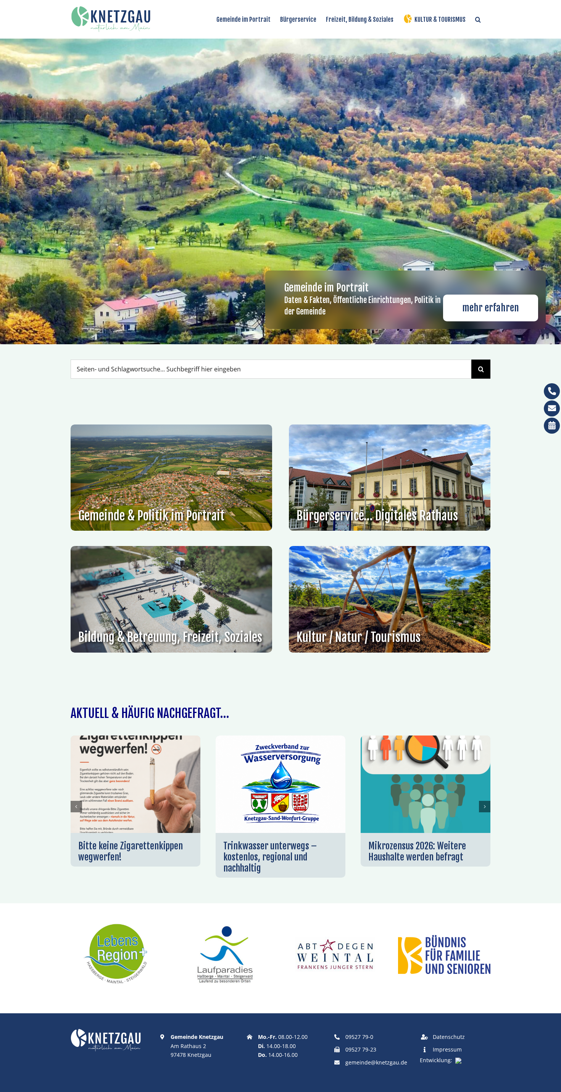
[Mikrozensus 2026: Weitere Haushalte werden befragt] (425, 740)
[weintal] (335, 921)
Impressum (447, 1049)
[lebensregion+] (117, 921)
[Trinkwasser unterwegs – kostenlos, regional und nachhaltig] (280, 740)
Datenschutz (449, 1036)
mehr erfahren (490, 308)
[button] (478, 19)
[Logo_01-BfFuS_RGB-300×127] (444, 938)
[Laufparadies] (226, 921)
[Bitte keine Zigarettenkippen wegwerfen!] (135, 740)
